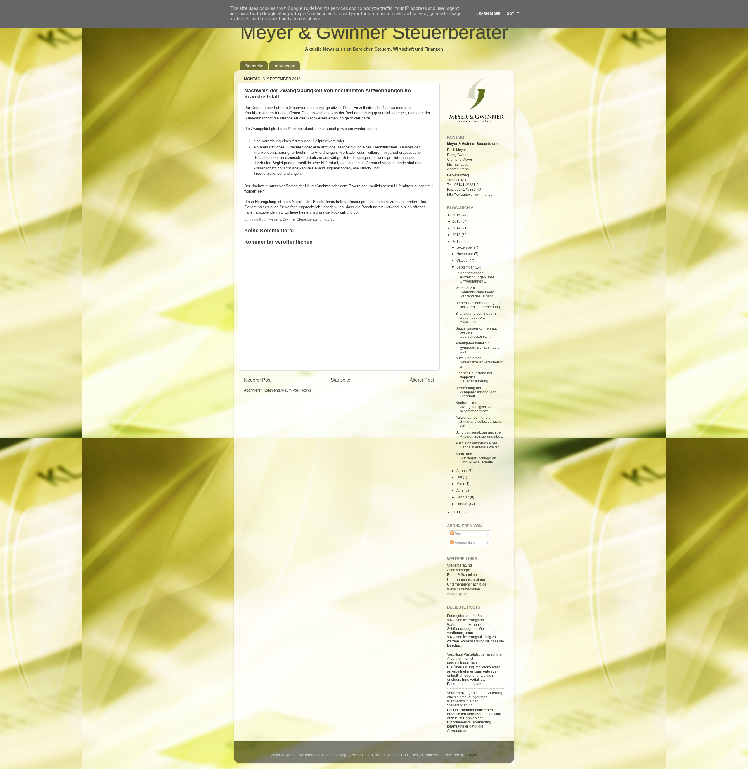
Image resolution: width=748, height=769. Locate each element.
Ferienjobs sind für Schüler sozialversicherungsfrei (468, 618)
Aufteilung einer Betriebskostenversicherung (479, 362)
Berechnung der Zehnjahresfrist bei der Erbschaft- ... (476, 392)
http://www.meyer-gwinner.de (470, 194)
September (465, 267)
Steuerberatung (459, 565)
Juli (459, 477)
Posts (458, 534)
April (460, 490)
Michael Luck (457, 164)
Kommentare (464, 542)
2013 (456, 235)
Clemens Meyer (459, 159)
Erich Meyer (456, 150)
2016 (456, 215)
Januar (462, 504)
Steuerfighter (457, 594)
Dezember (465, 247)
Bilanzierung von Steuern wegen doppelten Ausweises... (476, 317)
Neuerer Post (257, 379)
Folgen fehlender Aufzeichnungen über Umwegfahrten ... (475, 277)
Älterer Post (422, 379)
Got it (513, 13)
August (462, 470)
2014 (456, 228)
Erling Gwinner (459, 155)
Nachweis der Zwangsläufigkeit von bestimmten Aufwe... (475, 407)
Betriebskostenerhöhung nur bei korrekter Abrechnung (478, 305)
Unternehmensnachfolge (466, 584)
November (465, 254)
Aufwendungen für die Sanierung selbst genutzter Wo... (479, 421)
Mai (459, 484)
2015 (456, 221)
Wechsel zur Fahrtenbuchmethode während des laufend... (476, 292)
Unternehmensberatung (466, 579)
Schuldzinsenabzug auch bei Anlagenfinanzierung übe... (479, 434)
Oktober (463, 260)
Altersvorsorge (458, 570)
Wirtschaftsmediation (463, 589)
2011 (456, 512)
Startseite (254, 65)
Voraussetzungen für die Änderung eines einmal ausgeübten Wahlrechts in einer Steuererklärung (474, 699)
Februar (463, 497)
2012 (456, 241)
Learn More (488, 13)
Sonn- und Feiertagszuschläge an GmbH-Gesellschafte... (476, 458)
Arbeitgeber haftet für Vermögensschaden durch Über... (479, 347)
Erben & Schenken (462, 574)
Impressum (284, 65)
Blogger (471, 755)
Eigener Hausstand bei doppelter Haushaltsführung (474, 377)
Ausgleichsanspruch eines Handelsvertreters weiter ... (479, 445)
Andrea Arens (458, 169)
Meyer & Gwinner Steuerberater (374, 32)
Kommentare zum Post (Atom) (287, 390)
